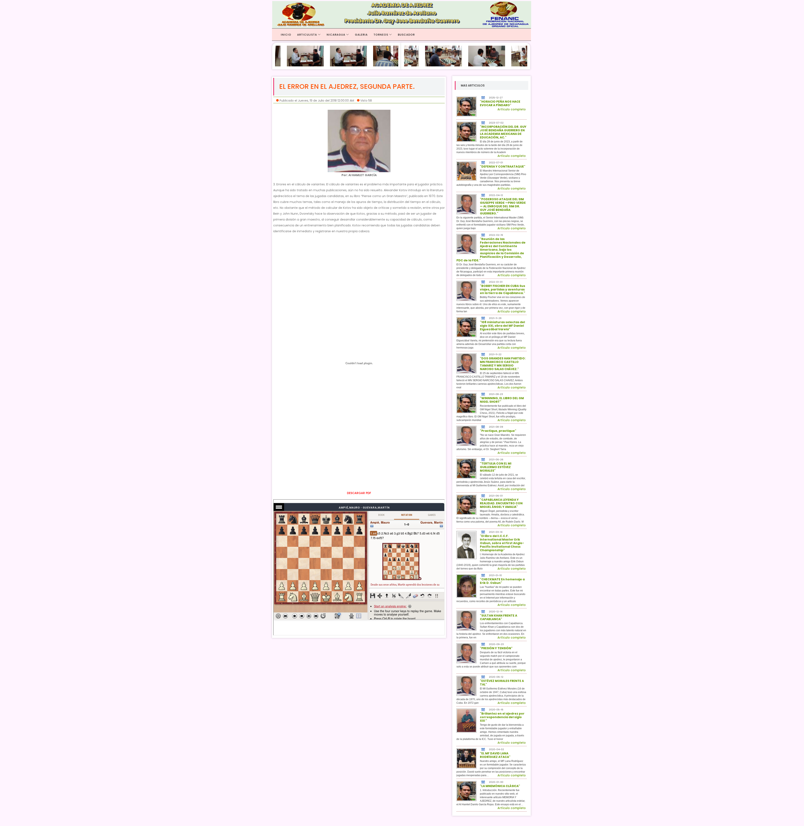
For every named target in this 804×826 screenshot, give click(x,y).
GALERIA (361, 35)
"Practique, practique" (498, 431)
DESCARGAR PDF (359, 493)
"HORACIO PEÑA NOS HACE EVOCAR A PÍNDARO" (500, 103)
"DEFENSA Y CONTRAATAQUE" (502, 166)
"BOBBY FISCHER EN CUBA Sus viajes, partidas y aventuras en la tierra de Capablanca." (502, 289)
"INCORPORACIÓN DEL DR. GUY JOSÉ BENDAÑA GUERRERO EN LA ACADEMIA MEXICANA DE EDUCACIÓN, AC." (503, 132)
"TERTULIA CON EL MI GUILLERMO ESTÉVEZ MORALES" (495, 467)
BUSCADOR (406, 35)
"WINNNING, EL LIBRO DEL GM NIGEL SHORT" (502, 400)
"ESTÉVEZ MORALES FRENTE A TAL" (502, 683)
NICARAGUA (336, 35)
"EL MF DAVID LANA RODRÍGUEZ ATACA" (495, 755)
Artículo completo (511, 109)
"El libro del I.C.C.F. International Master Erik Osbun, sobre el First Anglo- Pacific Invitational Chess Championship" (502, 543)
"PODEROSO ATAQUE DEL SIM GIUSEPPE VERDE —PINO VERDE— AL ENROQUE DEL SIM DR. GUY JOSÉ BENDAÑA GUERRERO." (503, 206)
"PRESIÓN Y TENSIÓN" (496, 648)
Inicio (286, 35)
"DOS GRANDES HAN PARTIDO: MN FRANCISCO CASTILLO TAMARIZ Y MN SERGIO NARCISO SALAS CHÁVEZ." (503, 363)
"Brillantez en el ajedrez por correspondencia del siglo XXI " (502, 717)
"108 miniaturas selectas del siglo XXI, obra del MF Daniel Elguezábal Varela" (502, 325)
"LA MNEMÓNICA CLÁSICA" (500, 786)
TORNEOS (381, 35)
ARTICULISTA (307, 35)
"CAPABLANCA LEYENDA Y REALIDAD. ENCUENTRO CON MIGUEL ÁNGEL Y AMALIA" (501, 503)
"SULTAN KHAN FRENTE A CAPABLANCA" (498, 617)
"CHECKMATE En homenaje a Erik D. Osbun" (502, 581)
